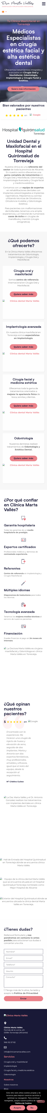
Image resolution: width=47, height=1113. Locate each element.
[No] (41, 1101)
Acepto (17, 1107)
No (32, 1107)
